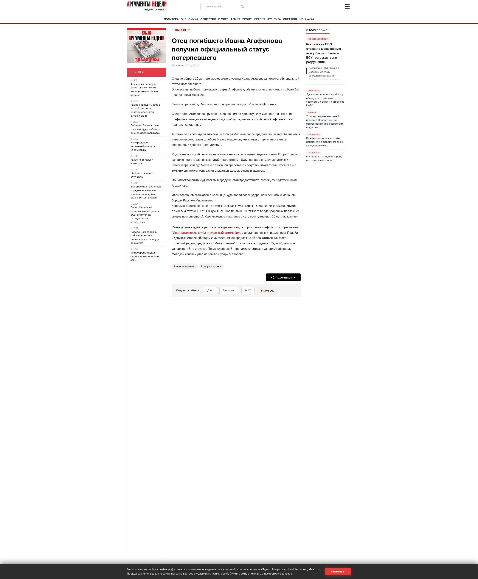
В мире (223, 19)
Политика (171, 19)
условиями (203, 573)
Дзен (210, 290)
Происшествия (253, 19)
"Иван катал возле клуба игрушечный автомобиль (206, 232)
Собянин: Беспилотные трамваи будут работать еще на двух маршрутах (145, 129)
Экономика (189, 19)
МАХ (248, 290)
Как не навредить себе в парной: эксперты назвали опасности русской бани (145, 110)
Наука (309, 19)
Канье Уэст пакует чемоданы (142, 161)
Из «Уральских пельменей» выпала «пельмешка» (143, 146)
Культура (274, 19)
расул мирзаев (211, 266)
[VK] (337, 6)
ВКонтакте (229, 290)
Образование (293, 19)
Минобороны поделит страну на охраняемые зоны (145, 256)
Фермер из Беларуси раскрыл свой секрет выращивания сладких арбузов (144, 89)
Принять (338, 571)
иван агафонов (184, 266)
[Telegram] (328, 6)
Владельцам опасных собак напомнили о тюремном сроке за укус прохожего (145, 237)
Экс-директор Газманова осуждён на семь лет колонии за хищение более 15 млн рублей (146, 192)
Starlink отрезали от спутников (143, 175)
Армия (235, 19)
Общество (208, 19)
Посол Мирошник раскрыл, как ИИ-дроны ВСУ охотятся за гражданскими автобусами (145, 214)
